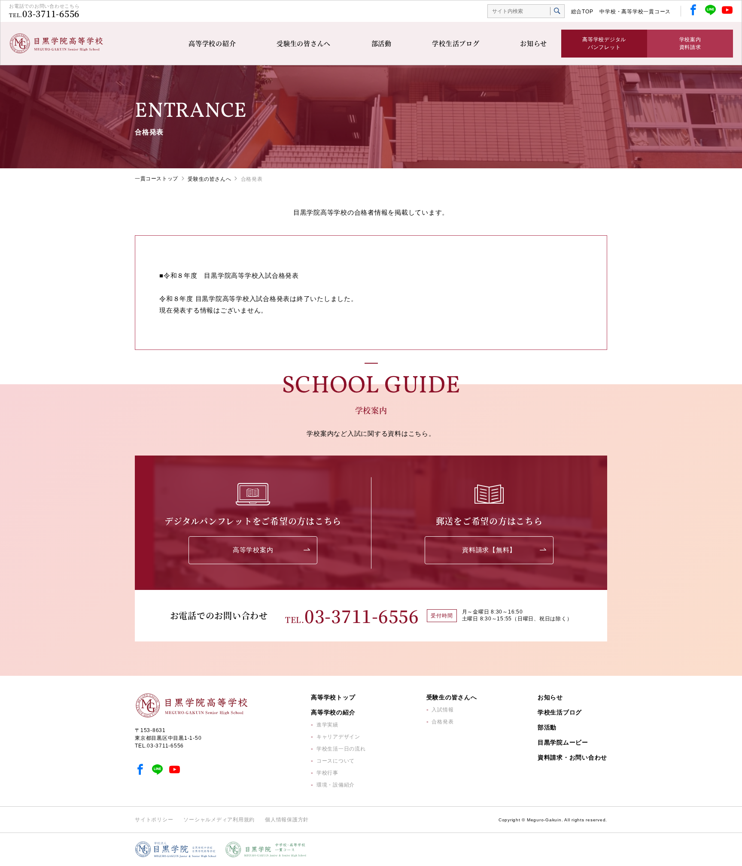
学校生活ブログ (455, 43)
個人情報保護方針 (287, 820)
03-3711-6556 (50, 13)
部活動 (381, 43)
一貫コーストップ (156, 179)
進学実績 (327, 725)
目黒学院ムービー (563, 742)
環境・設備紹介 (335, 785)
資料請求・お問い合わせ (572, 757)
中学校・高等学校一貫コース (635, 12)
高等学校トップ (333, 697)
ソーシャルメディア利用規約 (219, 820)
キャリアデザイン (338, 737)
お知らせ (533, 43)
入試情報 (442, 710)
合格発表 (442, 722)
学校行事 (327, 773)
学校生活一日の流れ (341, 749)
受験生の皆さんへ (304, 43)
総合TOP (582, 12)
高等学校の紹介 (212, 43)
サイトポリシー (154, 820)
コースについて (335, 761)
